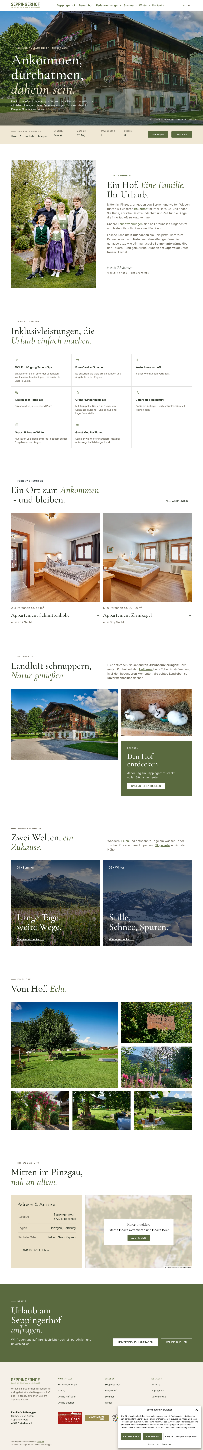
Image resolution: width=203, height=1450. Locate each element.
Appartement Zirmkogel (127, 615)
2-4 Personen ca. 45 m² (27, 607)
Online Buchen (66, 1402)
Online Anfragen (67, 1396)
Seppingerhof (66, 5)
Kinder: (128, 131)
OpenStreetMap (173, 1267)
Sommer (129, 5)
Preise (61, 1390)
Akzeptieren (131, 1436)
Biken (125, 841)
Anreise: (58, 131)
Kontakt (157, 5)
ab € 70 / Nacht (21, 622)
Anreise (155, 1384)
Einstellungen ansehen (180, 1436)
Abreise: (82, 131)
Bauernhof (85, 5)
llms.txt (40, 1441)
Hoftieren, (146, 669)
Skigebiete (162, 845)
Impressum (167, 1444)
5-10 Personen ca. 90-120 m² (123, 607)
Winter (143, 5)
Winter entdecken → (121, 939)
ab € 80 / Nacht (113, 622)
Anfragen (158, 134)
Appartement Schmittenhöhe (40, 615)
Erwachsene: (108, 131)
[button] (196, 1409)
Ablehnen (152, 1436)
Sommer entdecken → (30, 939)
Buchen (182, 134)
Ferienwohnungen (107, 5)
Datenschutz (153, 1444)
